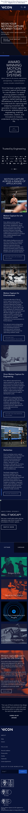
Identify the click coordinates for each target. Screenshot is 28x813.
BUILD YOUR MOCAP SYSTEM (11, 40)
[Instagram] (5, 776)
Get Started (14, 129)
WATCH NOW (8, 527)
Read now (6, 691)
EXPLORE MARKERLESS (12, 493)
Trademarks (4, 758)
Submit (23, 771)
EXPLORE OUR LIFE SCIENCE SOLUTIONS (13, 258)
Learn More (14, 574)
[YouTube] (6, 776)
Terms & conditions (5, 750)
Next (25, 53)
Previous (3, 53)
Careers (3, 741)
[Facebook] (2, 776)
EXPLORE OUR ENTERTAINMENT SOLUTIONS (13, 338)
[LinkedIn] (8, 776)
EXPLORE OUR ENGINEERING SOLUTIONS (13, 414)
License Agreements (6, 761)
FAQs (2, 739)
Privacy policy (4, 753)
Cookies (3, 756)
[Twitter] (3, 776)
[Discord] (9, 776)
